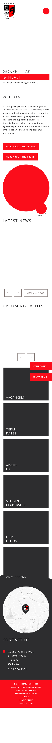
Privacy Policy (26, 700)
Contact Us (39, 377)
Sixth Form (39, 366)
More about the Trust (20, 156)
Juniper (38, 687)
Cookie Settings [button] (26, 703)
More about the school (21, 146)
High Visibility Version (26, 690)
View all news (35, 293)
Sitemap (26, 697)
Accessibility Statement (26, 694)
